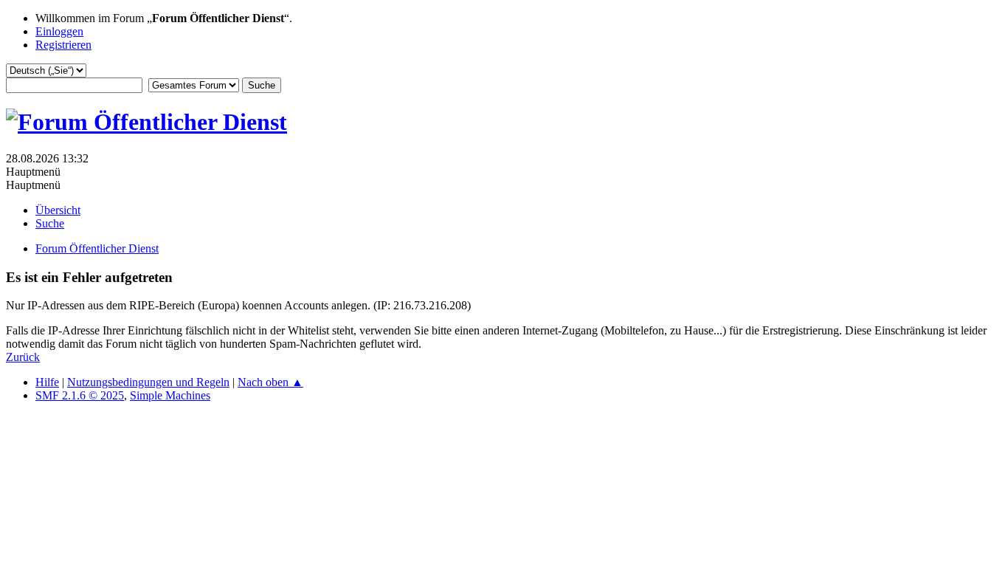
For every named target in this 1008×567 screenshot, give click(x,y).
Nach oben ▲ (270, 382)
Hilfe (47, 382)
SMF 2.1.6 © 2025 (79, 395)
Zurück (23, 357)
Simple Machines (170, 395)
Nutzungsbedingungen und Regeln (148, 382)
